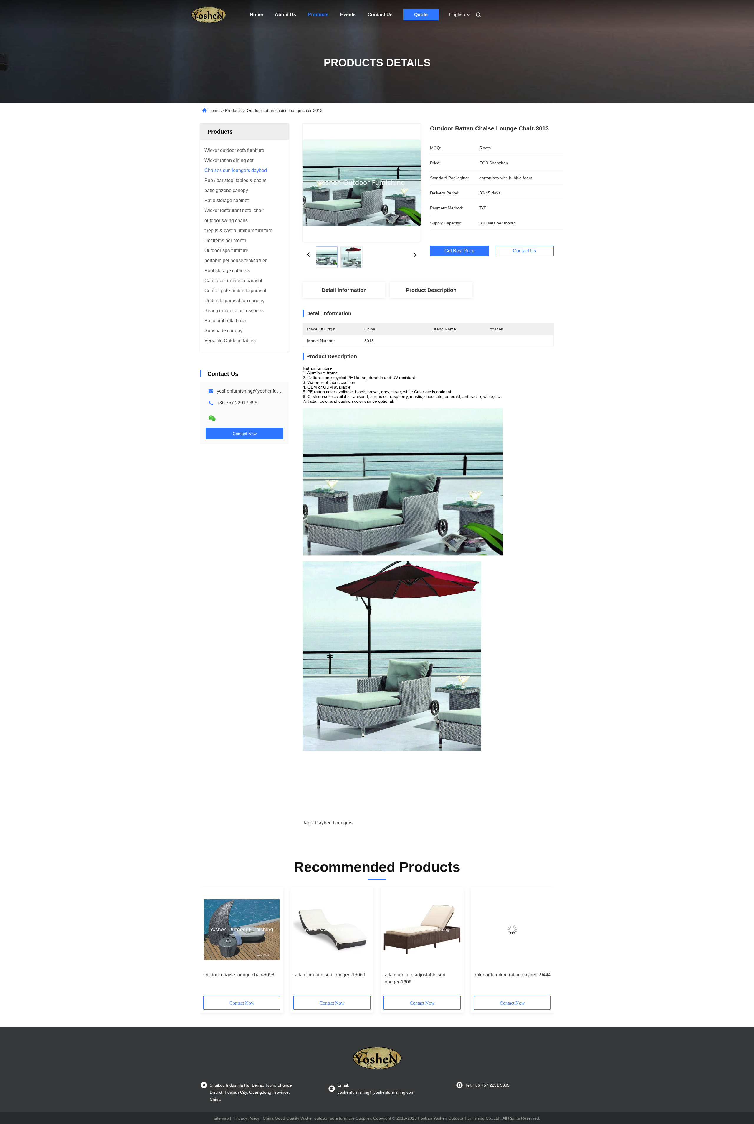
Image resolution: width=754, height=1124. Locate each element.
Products (318, 14)
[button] (210, 943)
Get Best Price (459, 250)
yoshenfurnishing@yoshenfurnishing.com (260, 391)
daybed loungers (334, 822)
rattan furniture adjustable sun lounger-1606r (414, 978)
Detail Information (344, 290)
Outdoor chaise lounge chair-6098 (238, 974)
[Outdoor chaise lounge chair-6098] (241, 929)
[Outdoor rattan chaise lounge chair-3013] (362, 183)
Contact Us (380, 14)
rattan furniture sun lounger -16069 (329, 974)
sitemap (221, 1118)
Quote (421, 14)
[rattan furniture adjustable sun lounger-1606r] (422, 929)
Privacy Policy (246, 1118)
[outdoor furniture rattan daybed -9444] (512, 929)
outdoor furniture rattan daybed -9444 (512, 974)
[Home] (208, 15)
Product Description (431, 290)
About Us (285, 14)
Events (348, 14)
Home (256, 14)
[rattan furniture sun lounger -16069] (332, 929)
